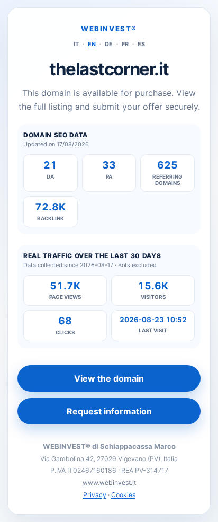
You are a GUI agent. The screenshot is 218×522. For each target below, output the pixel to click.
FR (125, 44)
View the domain (109, 378)
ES (141, 44)
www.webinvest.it (109, 482)
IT (76, 44)
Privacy (94, 495)
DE (109, 44)
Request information (109, 411)
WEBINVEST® (109, 28)
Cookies (123, 495)
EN (92, 44)
